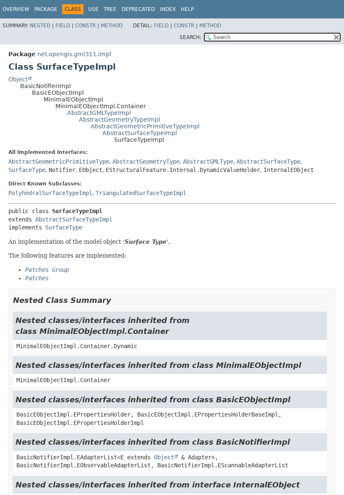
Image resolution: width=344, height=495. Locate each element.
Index (168, 9)
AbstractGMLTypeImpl (99, 112)
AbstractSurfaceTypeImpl (139, 133)
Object (18, 79)
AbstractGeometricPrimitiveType (58, 161)
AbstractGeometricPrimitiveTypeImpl (145, 126)
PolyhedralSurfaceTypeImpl (50, 193)
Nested (40, 26)
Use (93, 9)
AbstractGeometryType (146, 161)
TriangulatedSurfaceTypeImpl (141, 193)
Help (187, 9)
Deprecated (138, 9)
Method (111, 26)
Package (45, 9)
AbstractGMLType (208, 161)
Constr (85, 26)
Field (62, 26)
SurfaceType (26, 170)
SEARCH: (190, 37)
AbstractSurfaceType (268, 161)
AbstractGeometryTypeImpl (119, 119)
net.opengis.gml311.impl (74, 54)
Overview (16, 9)
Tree (110, 9)
